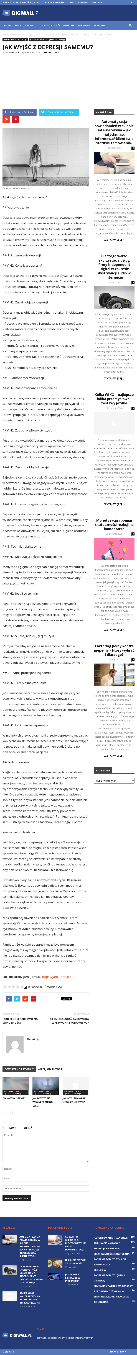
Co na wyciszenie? (14, 1098)
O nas (71, 2)
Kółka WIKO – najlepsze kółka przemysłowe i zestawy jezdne (114, 398)
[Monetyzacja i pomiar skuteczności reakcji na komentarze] (114, 549)
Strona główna (54, 2)
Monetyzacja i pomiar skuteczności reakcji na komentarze (114, 524)
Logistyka (69, 25)
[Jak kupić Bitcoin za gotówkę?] (55, 1263)
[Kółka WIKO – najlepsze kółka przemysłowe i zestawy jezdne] (114, 423)
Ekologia (100, 1269)
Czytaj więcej (112, 239)
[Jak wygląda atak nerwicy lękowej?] (76, 1086)
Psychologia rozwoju (15, 39)
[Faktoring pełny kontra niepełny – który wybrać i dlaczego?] (114, 675)
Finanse (29, 25)
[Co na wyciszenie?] (15, 1086)
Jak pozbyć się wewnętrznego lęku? (42, 1102)
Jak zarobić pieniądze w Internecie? (72, 1278)
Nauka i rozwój (51, 25)
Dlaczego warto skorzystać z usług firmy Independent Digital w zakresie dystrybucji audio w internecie (114, 267)
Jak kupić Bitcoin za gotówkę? (76, 1261)
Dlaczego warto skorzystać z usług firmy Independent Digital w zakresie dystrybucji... (31, 1274)
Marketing (84, 25)
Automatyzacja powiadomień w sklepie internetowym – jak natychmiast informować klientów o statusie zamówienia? (114, 132)
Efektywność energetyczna (112, 1253)
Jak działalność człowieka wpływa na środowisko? (69, 1020)
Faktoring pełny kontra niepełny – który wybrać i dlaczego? (114, 650)
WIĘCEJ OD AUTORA (50, 1069)
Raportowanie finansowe (111, 1237)
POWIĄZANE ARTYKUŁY (19, 1069)
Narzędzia (99, 25)
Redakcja (14, 52)
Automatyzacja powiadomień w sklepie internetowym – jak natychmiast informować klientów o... (30, 1246)
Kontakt (97, 2)
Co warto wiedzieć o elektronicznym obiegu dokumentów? (75, 1243)
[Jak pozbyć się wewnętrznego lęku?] (45, 1086)
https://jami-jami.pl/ (56, 977)
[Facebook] (132, 2)
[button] (130, 25)
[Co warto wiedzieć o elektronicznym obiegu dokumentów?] (55, 1240)
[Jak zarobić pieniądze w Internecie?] (55, 1276)
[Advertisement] (68, 82)
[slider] (13, 987)
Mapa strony (118, 1351)
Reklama (83, 2)
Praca (18, 25)
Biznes (7, 25)
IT (38, 25)
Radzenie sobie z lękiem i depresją (47, 39)
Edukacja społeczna (107, 1248)
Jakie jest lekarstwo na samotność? (20, 1020)
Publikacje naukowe (107, 1243)
